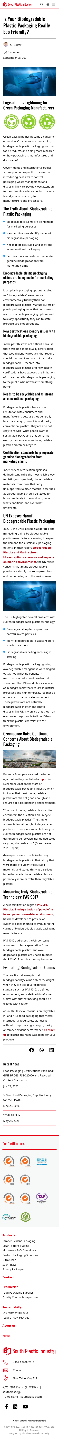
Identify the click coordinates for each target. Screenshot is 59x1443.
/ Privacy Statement (37, 1420)
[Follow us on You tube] (25, 1406)
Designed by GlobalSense (21, 1433)
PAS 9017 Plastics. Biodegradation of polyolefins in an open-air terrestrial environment (28, 909)
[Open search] (41, 4)
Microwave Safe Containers (19, 1250)
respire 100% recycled (16, 1317)
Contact (8, 1277)
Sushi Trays (9, 1264)
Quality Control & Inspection (20, 1297)
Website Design (42, 1433)
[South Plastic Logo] (17, 4)
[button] (32, 1050)
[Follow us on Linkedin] (15, 1406)
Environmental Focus (15, 1313)
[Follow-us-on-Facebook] (6, 1406)
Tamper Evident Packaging (18, 1241)
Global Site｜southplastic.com (23, 1396)
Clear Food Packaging (15, 1246)
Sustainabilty (12, 1307)
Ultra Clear (9, 1260)
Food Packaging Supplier (17, 1292)
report (43, 779)
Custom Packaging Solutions (20, 1255)
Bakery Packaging (13, 1269)
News (6, 1336)
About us (9, 1325)
